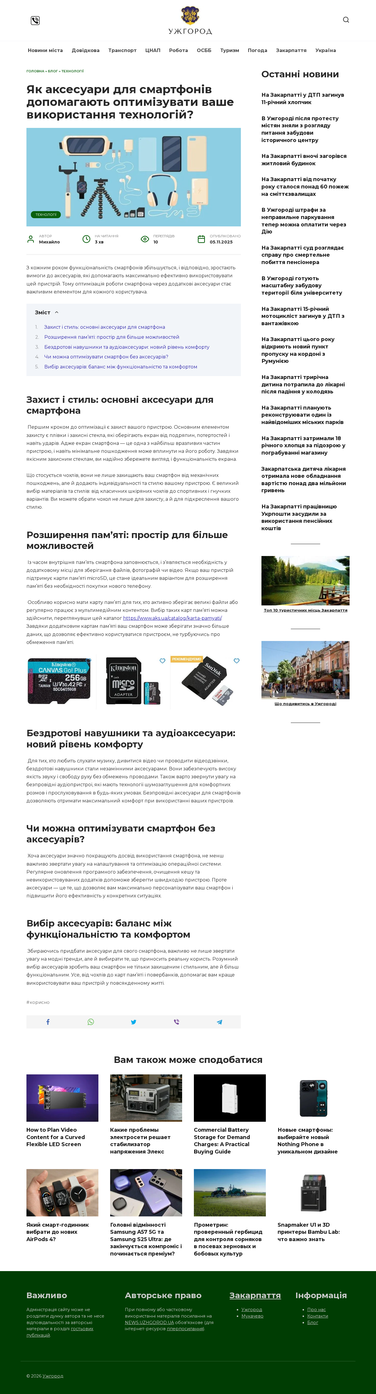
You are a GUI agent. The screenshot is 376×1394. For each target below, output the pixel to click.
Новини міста (45, 50)
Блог (53, 71)
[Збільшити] (233, 662)
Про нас (316, 1309)
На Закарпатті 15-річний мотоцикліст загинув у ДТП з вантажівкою (303, 315)
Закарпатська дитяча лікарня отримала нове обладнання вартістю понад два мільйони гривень (303, 479)
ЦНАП (152, 50)
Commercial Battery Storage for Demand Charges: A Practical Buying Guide (222, 1141)
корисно (40, 1002)
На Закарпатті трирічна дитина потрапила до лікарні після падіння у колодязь (303, 384)
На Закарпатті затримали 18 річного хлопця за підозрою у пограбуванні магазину (303, 445)
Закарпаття (291, 50)
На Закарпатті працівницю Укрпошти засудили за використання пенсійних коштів (299, 517)
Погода (257, 50)
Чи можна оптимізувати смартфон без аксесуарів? (106, 357)
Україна (325, 50)
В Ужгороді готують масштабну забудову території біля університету (301, 285)
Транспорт (122, 50)
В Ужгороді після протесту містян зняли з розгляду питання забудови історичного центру (300, 129)
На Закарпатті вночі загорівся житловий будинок (304, 159)
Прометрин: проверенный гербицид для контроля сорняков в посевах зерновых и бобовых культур (228, 1239)
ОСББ (204, 50)
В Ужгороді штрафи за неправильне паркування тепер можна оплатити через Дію (303, 221)
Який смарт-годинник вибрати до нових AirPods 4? (57, 1231)
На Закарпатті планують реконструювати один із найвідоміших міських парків (302, 415)
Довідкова (86, 50)
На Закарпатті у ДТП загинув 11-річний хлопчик (302, 98)
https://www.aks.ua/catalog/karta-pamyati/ (172, 618)
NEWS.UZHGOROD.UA (149, 1322)
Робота (178, 50)
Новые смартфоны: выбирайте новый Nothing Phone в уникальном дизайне (308, 1141)
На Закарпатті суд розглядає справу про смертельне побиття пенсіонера (302, 255)
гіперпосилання (185, 1328)
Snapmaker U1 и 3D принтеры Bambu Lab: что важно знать (309, 1231)
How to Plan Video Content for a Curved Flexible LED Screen (55, 1137)
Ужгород (251, 1309)
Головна (35, 71)
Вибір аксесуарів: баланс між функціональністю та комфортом (120, 367)
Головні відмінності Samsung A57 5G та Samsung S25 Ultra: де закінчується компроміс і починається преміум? (146, 1239)
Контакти (317, 1316)
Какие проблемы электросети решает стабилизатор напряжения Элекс (140, 1141)
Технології (72, 71)
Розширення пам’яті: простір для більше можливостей (111, 337)
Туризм (229, 50)
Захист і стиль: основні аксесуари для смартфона (104, 327)
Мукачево (252, 1316)
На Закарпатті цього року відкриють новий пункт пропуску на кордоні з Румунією (298, 350)
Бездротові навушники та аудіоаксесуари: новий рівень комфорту (126, 347)
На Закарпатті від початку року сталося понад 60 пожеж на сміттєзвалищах (305, 186)
